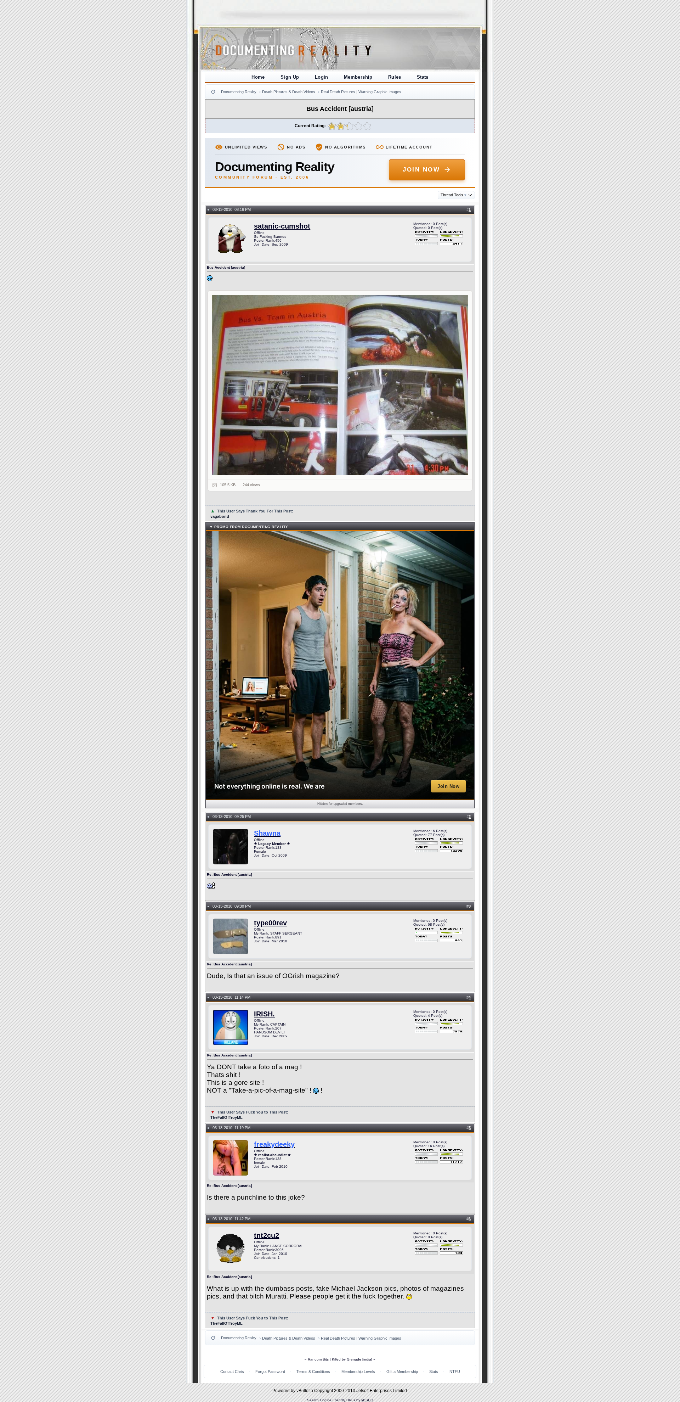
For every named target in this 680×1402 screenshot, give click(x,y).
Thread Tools (453, 195)
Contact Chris (232, 1371)
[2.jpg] (340, 385)
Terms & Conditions (313, 1371)
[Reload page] (213, 92)
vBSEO (367, 1400)
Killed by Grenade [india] (352, 1359)
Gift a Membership (402, 1371)
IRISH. (264, 1014)
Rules (394, 77)
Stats (423, 77)
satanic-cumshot (282, 226)
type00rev (270, 923)
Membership (358, 77)
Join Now (421, 169)
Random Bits (318, 1359)
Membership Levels (358, 1371)
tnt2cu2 (266, 1235)
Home (258, 77)
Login (321, 77)
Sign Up (289, 77)
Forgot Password (270, 1371)
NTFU (454, 1371)
